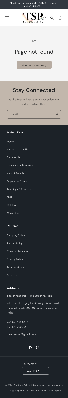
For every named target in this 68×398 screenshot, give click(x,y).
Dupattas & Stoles (17, 181)
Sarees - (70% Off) (17, 149)
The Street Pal (20, 385)
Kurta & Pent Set (16, 173)
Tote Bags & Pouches (19, 189)
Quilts (10, 197)
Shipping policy (16, 390)
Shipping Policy (16, 235)
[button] (7, 18)
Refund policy (55, 390)
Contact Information (18, 251)
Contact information (36, 390)
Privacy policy (37, 385)
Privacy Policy (15, 259)
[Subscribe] (57, 114)
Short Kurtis (13, 157)
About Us (12, 275)
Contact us (13, 213)
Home (10, 141)
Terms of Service (16, 267)
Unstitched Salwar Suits (20, 165)
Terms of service (55, 385)
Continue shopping (34, 65)
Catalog (11, 205)
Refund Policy (14, 243)
